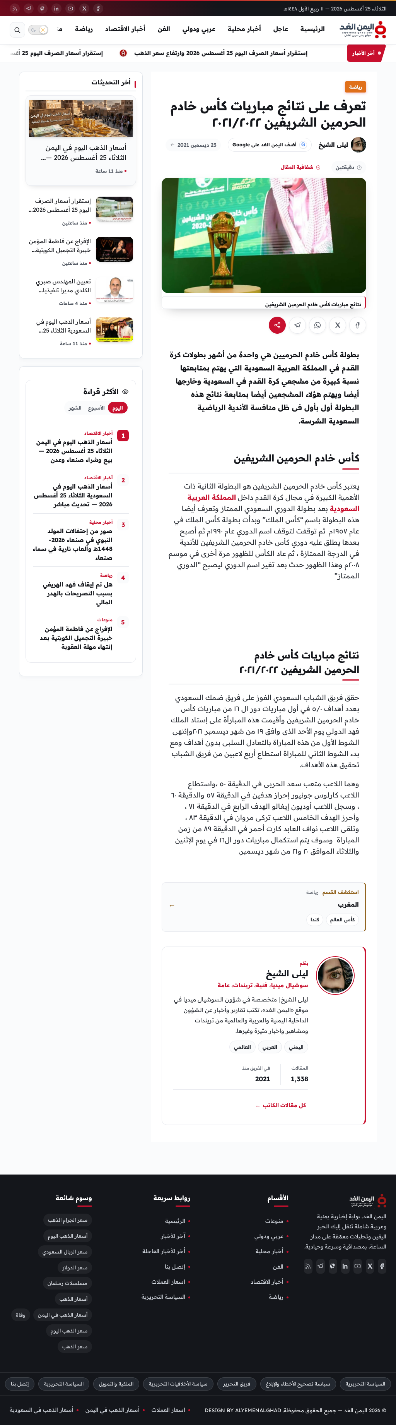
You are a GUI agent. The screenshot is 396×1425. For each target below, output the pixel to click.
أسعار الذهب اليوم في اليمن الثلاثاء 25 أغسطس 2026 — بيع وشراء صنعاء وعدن (86, 157)
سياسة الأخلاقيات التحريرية (178, 1384)
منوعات (274, 1221)
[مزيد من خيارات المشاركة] (277, 325)
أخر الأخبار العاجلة (163, 1251)
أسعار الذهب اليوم (67, 1236)
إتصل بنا (175, 1266)
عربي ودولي (199, 29)
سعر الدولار (74, 1267)
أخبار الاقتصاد (125, 29)
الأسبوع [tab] (96, 408)
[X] (84, 8)
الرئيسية (312, 29)
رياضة (84, 29)
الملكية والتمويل (116, 1384)
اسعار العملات (168, 1281)
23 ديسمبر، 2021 (197, 145)
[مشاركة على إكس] (337, 325)
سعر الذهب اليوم (69, 1330)
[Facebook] (98, 8)
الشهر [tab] (75, 408)
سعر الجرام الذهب (67, 1220)
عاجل (280, 29)
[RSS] (15, 8)
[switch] (38, 30)
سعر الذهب (74, 1346)
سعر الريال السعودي (65, 1251)
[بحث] (17, 30)
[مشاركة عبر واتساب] (317, 325)
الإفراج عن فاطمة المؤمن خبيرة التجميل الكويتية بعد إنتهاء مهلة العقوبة (60, 249)
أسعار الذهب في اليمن (62, 1315)
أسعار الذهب (73, 1299)
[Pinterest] (43, 8)
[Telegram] (29, 8)
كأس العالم (342, 920)
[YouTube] (70, 8)
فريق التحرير (237, 1384)
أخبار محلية (244, 29)
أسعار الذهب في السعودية (41, 1409)
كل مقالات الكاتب (280, 1105)
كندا (315, 920)
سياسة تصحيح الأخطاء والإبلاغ (298, 1384)
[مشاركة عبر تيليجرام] (297, 325)
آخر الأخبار (173, 1236)
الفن (164, 29)
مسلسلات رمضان (67, 1283)
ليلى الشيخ (333, 144)
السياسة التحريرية (163, 1297)
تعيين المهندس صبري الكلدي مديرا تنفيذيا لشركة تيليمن (63, 290)
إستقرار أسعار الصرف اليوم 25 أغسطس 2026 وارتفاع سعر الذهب (225, 53)
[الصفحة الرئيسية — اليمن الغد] (363, 30)
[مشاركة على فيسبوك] (357, 325)
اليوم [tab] (118, 408)
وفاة (21, 1315)
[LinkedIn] (56, 8)
